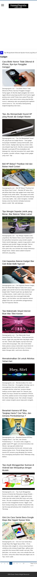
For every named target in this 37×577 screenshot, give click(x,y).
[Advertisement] (18, 28)
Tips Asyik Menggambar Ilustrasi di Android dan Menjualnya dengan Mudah (18, 467)
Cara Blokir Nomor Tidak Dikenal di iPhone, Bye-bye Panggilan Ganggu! (18, 64)
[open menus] (3, 5)
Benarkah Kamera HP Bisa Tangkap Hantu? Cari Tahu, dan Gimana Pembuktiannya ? (16, 413)
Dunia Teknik (15, 574)
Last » (32, 565)
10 (23, 563)
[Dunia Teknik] (18, 6)
